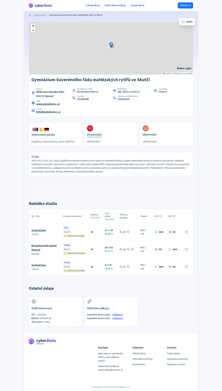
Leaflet (168, 73)
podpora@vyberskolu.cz (110, 370)
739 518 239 (123, 99)
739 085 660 (83, 99)
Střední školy (93, 5)
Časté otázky (173, 353)
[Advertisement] (15, 63)
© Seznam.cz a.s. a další (182, 73)
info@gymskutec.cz (48, 112)
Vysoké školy (137, 5)
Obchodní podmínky (177, 359)
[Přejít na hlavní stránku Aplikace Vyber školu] (40, 5)
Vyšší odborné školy (115, 5)
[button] (111, 45)
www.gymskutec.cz (48, 104)
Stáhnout (117, 314)
